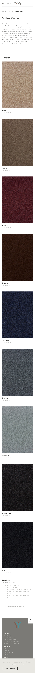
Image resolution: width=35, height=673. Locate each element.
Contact (6, 654)
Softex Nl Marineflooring (12, 585)
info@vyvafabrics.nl (14, 643)
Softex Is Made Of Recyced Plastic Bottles (18, 589)
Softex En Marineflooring (12, 587)
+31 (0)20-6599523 (12, 641)
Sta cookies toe (10, 668)
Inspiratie (6, 650)
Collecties (8, 3)
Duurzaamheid (8, 652)
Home (6, 648)
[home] (2, 3)
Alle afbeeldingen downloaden (14, 606)
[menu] (32, 3)
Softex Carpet (6, 112)
